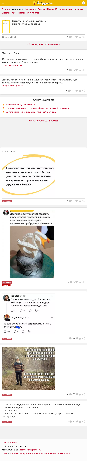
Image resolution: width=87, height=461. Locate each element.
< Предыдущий (35, 44)
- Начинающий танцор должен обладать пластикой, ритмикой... (38, 108)
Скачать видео (9, 442)
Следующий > (52, 44)
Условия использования (58, 453)
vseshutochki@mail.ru (30, 450)
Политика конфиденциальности (26, 453)
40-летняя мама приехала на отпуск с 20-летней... (31, 112)
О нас (5, 453)
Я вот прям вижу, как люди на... (21, 105)
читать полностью (12, 65)
